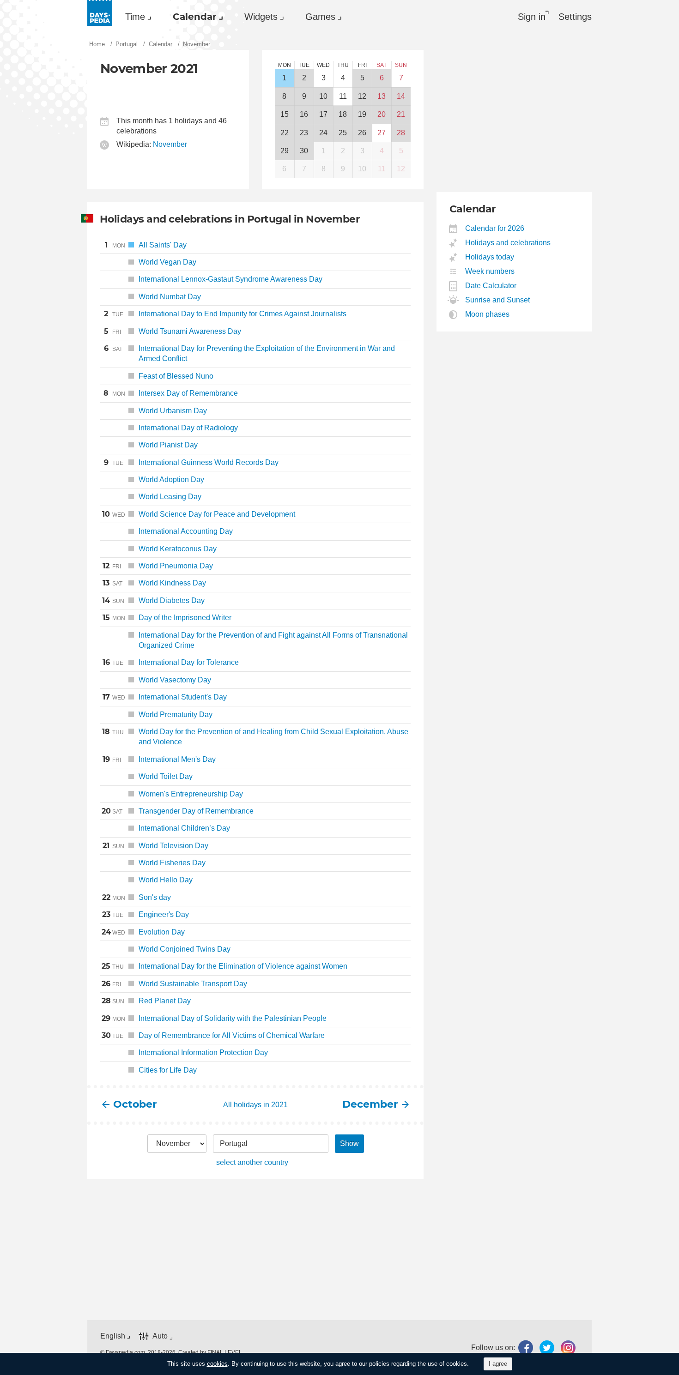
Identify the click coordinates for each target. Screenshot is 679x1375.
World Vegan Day (150, 262)
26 (362, 133)
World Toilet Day (166, 776)
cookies (217, 1363)
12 (362, 96)
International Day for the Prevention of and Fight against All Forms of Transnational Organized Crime (273, 640)
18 (343, 114)
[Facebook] (525, 1347)
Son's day (136, 897)
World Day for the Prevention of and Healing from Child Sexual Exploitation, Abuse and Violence (255, 736)
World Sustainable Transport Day (174, 983)
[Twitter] (547, 1347)
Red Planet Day (146, 1000)
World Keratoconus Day (178, 549)
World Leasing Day (170, 497)
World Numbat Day (170, 297)
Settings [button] (575, 17)
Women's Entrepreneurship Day (191, 794)
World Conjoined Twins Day (184, 949)
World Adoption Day (171, 479)
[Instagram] (568, 1347)
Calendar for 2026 (495, 228)
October (135, 1104)
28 (401, 133)
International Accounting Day (186, 531)
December (370, 1104)
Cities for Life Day (168, 1070)
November (170, 144)
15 (284, 114)
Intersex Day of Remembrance (170, 393)
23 (304, 133)
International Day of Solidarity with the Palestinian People (214, 1018)
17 (323, 114)
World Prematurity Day (175, 714)
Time (135, 17)
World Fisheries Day (172, 863)
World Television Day (155, 845)
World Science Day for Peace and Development (198, 514)
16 (304, 114)
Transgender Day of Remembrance (178, 811)
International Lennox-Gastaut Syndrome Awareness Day (230, 279)
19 (362, 114)
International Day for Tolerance (171, 662)
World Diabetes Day (153, 600)
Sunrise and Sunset (498, 300)
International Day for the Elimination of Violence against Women (224, 966)
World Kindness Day (154, 583)
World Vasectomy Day (175, 680)
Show (349, 1143)
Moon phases (487, 314)
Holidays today (490, 257)
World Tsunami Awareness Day (172, 331)
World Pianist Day (168, 445)
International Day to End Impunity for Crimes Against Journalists (225, 313)
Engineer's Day (145, 914)
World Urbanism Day (173, 411)
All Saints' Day (146, 245)
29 (284, 151)
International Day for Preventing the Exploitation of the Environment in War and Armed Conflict (249, 353)
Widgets (261, 17)
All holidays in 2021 (255, 1105)
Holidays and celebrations (508, 243)
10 (323, 96)
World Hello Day (166, 880)
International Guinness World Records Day (191, 462)
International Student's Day (165, 697)
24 (323, 133)
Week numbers (490, 271)
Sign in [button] (532, 17)
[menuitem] (136, 16)
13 (381, 96)
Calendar (195, 16)
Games (320, 17)
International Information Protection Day (203, 1052)
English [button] (112, 1336)
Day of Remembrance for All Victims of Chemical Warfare (213, 1035)
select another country (252, 1162)
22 (284, 133)
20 (381, 114)
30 (304, 151)
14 (401, 96)
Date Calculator (491, 285)
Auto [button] (160, 1336)
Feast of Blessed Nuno (176, 376)
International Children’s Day (184, 828)
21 (401, 114)
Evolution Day (143, 932)
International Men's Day (159, 759)
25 (343, 133)
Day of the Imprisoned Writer (167, 617)
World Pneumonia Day (158, 565)
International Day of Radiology (188, 428)
